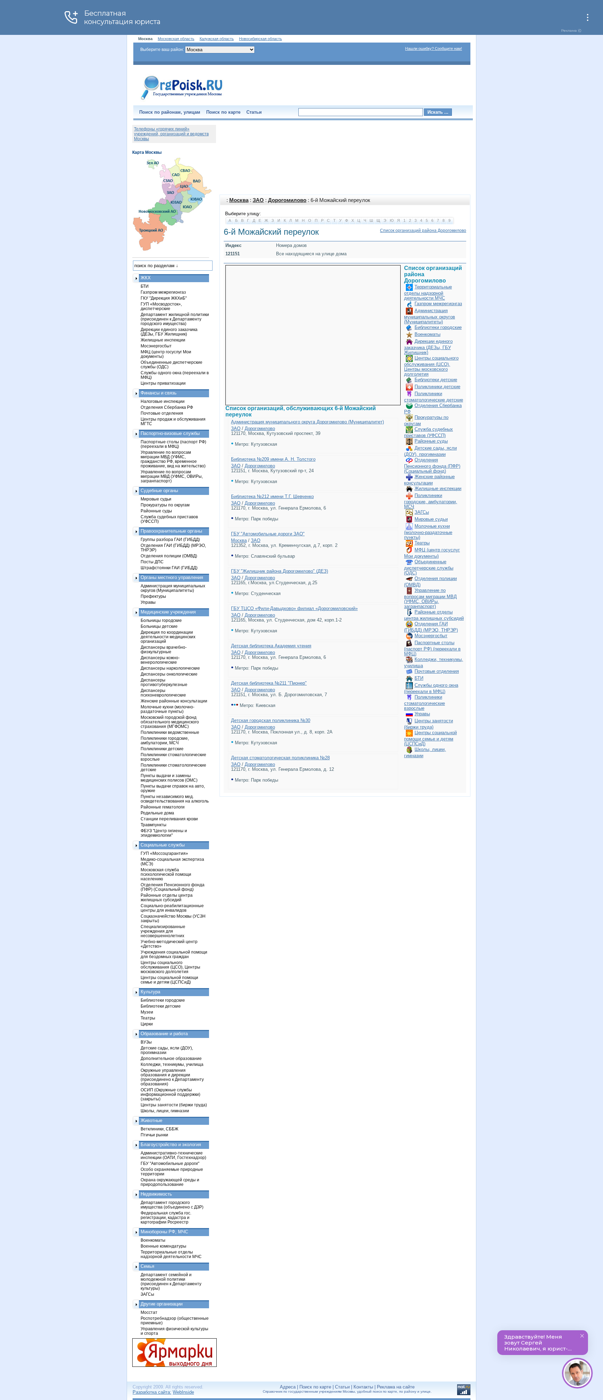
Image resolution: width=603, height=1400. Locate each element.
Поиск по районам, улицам (169, 112)
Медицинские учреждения (168, 612)
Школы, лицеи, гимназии (165, 1110)
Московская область (176, 39)
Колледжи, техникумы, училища (172, 1064)
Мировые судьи (431, 519)
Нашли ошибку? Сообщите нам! (433, 48)
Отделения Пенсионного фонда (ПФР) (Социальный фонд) (432, 465)
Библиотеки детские (436, 379)
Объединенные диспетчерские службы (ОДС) (428, 567)
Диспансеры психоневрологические (163, 692)
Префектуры (153, 596)
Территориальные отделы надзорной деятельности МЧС (428, 292)
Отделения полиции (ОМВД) (169, 556)
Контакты (363, 1387)
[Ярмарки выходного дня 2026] (170, 1352)
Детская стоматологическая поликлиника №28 (280, 757)
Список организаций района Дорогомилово (423, 230)
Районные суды (431, 441)
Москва (238, 200)
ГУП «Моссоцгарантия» (164, 853)
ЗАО (258, 200)
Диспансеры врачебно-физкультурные (164, 649)
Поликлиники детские (437, 386)
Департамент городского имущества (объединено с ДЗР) (172, 1204)
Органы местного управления (172, 577)
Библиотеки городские (438, 327)
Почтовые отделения (437, 671)
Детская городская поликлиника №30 (270, 720)
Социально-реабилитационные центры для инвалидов (172, 907)
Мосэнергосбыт (431, 635)
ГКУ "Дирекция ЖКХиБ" (164, 298)
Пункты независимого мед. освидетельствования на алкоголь (175, 798)
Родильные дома (157, 813)
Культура (150, 991)
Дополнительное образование (171, 1058)
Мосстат (149, 1312)
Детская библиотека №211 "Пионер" (269, 683)
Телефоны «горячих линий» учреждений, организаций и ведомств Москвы (171, 134)
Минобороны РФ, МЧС (164, 1231)
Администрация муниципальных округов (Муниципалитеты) (429, 316)
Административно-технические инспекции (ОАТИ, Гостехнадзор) (173, 1155)
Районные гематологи (163, 807)
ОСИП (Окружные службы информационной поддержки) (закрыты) (170, 1094)
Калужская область (217, 39)
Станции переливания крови (169, 818)
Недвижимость (156, 1194)
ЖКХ (146, 277)
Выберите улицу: (243, 213)
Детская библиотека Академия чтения (271, 645)
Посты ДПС (152, 561)
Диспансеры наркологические (170, 668)
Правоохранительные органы (171, 531)
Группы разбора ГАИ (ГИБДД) (170, 539)
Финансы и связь (159, 393)
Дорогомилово (287, 200)
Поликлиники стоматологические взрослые (424, 702)
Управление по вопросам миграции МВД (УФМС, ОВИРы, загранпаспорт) (430, 598)
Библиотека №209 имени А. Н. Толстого (273, 459)
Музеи (147, 1012)
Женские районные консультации (174, 701)
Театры (422, 542)
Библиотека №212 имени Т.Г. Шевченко (272, 496)
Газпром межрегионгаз (438, 303)
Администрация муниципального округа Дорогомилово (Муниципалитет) (307, 421)
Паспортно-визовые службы (170, 433)
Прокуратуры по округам (165, 505)
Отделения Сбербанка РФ (167, 407)
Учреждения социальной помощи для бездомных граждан (174, 954)
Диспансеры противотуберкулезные (164, 682)
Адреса (288, 1387)
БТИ (419, 678)
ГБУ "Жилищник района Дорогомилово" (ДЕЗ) (279, 571)
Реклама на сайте (396, 1387)
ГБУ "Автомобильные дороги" (170, 1163)
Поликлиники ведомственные (170, 732)
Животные (151, 1120)
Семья (147, 1266)
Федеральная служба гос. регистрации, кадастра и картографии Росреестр (166, 1217)
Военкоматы (427, 334)
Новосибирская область (260, 39)
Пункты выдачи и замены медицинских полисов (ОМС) (169, 777)
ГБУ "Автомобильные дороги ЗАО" (268, 533)
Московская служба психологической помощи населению (166, 874)
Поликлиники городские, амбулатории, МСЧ (430, 501)
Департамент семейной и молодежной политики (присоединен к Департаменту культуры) (171, 1281)
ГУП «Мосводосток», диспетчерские (161, 306)
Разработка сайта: (152, 1392)
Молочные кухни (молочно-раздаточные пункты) (428, 532)
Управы (422, 713)
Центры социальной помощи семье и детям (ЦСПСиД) (430, 738)
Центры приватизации (163, 383)
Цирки (147, 1024)
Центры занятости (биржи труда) (174, 1104)
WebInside (183, 1392)
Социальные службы (163, 845)
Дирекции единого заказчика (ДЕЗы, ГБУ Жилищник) (428, 347)
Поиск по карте (223, 112)
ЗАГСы (422, 512)
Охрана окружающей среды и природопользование (170, 1182)
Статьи (254, 112)
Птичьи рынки (154, 1134)
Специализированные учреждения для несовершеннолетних (163, 931)
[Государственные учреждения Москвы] (182, 100)
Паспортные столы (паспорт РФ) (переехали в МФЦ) (432, 648)
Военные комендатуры (163, 1246)
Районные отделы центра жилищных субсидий (167, 897)
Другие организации (162, 1304)
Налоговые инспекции (163, 401)
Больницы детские (159, 626)
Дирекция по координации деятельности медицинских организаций (168, 636)
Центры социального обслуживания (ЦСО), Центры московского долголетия (431, 366)
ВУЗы (146, 1042)
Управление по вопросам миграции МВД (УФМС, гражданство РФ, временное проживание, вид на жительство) (173, 459)
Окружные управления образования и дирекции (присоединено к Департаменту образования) (172, 1077)
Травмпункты (153, 824)
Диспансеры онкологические (169, 674)
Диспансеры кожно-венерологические (160, 659)
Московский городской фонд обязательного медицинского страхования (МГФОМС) (170, 722)
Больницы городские (161, 620)
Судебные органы (159, 490)
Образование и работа (164, 1033)
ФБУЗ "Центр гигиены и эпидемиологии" (164, 832)
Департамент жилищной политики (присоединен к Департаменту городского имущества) (175, 319)
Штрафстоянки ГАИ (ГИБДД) (169, 567)
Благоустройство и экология (171, 1144)
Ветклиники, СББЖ (159, 1129)
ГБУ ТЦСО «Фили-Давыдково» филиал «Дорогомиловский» (294, 608)
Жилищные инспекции (438, 488)
